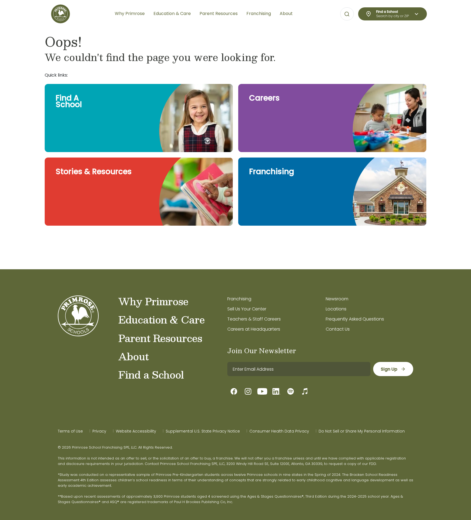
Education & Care (161, 319)
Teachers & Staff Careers (254, 319)
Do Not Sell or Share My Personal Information (362, 431)
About (133, 356)
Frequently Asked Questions (355, 319)
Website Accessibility (136, 431)
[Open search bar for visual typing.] (347, 14)
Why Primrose (153, 301)
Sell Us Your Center (246, 309)
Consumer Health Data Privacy (279, 431)
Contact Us (338, 329)
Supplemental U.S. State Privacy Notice (203, 431)
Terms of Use (70, 431)
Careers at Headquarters (253, 329)
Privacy (99, 431)
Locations (336, 309)
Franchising (239, 299)
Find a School (151, 374)
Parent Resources (160, 338)
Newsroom (337, 299)
